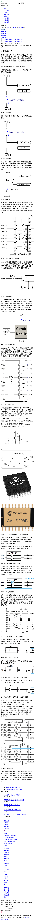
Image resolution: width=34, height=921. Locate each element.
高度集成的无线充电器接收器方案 (14, 800)
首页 (5, 8)
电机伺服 (3, 35)
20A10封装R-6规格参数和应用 (12, 810)
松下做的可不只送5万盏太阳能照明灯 (15, 815)
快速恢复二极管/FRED (10, 835)
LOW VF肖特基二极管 (10, 839)
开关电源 (20, 27)
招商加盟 (6, 828)
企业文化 (6, 824)
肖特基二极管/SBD (9, 837)
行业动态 (6, 869)
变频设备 (6, 854)
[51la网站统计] (1, 912)
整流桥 (6, 878)
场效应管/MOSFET (9, 841)
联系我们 (6, 22)
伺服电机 (6, 858)
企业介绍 (6, 10)
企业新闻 (6, 867)
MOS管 (6, 880)
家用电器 (6, 856)
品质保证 (6, 826)
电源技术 (6, 20)
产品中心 (6, 12)
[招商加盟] (12, 41)
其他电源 (3, 37)
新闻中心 (6, 16)
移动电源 (6, 852)
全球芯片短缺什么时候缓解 (12, 805)
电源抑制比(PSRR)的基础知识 (14, 789)
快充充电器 (7, 850)
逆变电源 (3, 31)
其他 (5, 882)
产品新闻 (6, 865)
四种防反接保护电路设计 (13, 787)
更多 (5, 830)
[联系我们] (12, 39)
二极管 (6, 876)
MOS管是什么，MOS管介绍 (12, 795)
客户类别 (6, 14)
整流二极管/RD (8, 843)
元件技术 (6, 18)
